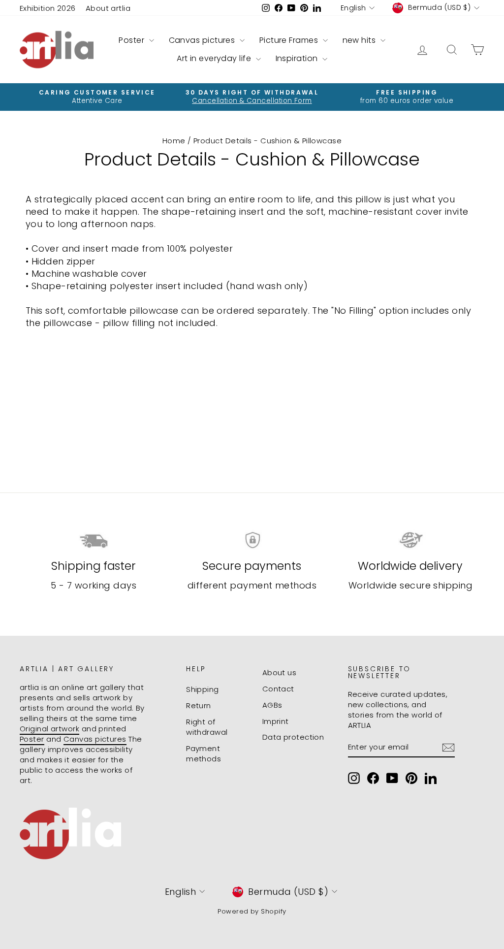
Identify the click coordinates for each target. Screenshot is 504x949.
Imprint (275, 721)
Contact (278, 689)
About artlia (108, 8)
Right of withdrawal (207, 727)
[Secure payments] (252, 540)
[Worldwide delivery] (410, 540)
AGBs (272, 705)
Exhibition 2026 (48, 8)
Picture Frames (289, 40)
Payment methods (203, 753)
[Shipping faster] (93, 540)
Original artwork (49, 728)
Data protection (293, 737)
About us (279, 672)
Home (174, 140)
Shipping (202, 689)
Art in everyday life (215, 58)
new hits (360, 40)
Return (198, 705)
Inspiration (298, 58)
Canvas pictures (203, 40)
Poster (132, 40)
